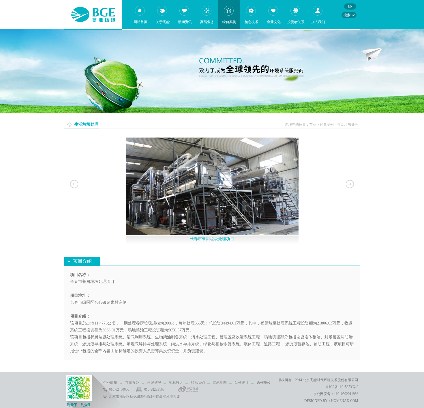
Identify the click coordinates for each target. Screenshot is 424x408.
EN (350, 6)
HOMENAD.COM (344, 401)
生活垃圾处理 (347, 125)
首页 (312, 125)
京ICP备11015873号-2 (342, 387)
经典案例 (327, 125)
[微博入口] (188, 389)
